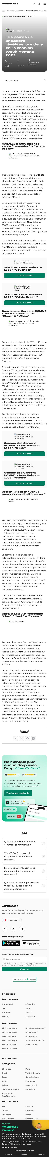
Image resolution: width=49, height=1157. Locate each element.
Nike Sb (5, 1016)
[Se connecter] (39, 3)
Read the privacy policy (9, 1147)
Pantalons (30, 1089)
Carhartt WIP (31, 1119)
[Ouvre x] (13, 929)
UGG (4, 1008)
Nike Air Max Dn (9, 1049)
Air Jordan (7, 1115)
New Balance (18, 181)
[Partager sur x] (21, 738)
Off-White (30, 1004)
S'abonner (24, 969)
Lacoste (29, 1106)
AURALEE (38, 244)
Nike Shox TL (31, 1036)
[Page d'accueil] (10, 4)
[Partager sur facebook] (27, 738)
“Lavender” (7, 209)
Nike (4, 1106)
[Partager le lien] (15, 738)
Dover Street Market (12, 427)
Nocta (28, 1115)
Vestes (5, 1081)
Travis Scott (30, 1016)
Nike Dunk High (9, 1040)
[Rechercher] (34, 3)
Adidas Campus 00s (34, 1040)
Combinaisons (32, 1077)
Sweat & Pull (31, 1085)
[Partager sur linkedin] (33, 738)
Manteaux (30, 1081)
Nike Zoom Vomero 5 (35, 1028)
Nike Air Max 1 (31, 1032)
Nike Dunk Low (9, 1036)
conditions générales (14, 965)
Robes (5, 1085)
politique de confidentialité (36, 963)
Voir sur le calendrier (24, 275)
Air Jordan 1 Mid (9, 1032)
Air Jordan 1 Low (9, 1028)
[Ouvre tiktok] (22, 929)
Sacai (27, 1008)
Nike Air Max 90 (9, 1044)
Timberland (7, 1004)
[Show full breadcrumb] (3, 11)
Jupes (4, 1077)
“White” (12, 383)
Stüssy (28, 1012)
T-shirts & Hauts (32, 1073)
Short (4, 1073)
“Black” (34, 380)
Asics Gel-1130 (31, 1044)
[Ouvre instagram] (5, 929)
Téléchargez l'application (18, 793)
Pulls (27, 1069)
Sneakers (24, 731)
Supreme (6, 1012)
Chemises (6, 1069)
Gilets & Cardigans (10, 1089)
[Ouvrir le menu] (45, 3)
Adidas (5, 1111)
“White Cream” (26, 206)
